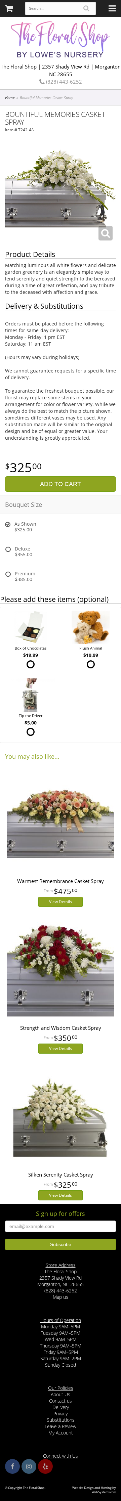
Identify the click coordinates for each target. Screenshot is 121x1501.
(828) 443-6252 (63, 81)
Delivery (60, 1407)
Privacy (60, 1413)
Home (9, 97)
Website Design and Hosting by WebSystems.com (94, 1490)
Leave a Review (60, 1426)
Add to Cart (60, 484)
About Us (60, 1394)
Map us (60, 1297)
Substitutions (61, 1420)
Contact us (60, 1401)
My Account (60, 1432)
